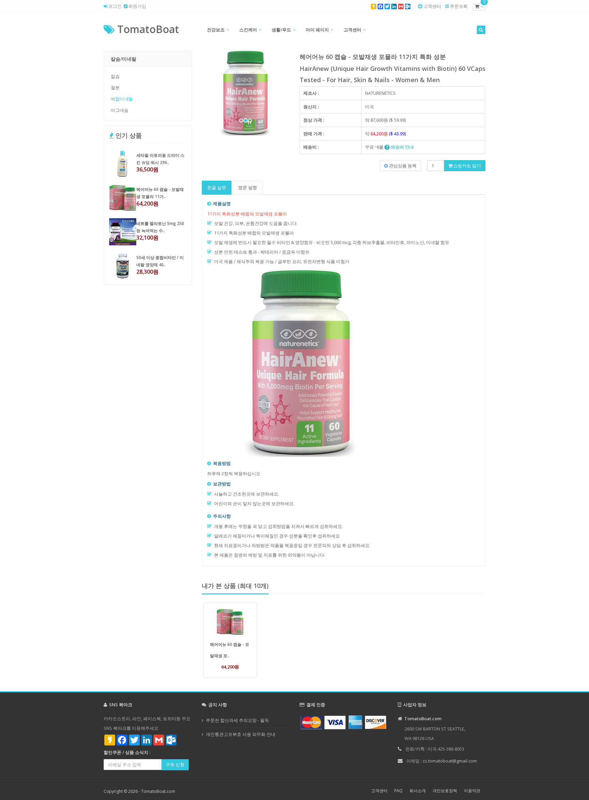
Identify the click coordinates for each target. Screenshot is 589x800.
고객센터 (432, 6)
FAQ (398, 791)
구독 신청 (175, 764)
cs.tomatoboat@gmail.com (450, 761)
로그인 (114, 6)
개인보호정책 (445, 791)
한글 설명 (216, 187)
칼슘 (115, 76)
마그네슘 (120, 110)
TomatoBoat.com (158, 791)
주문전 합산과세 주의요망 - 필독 (237, 720)
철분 (115, 88)
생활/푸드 (281, 30)
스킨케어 (248, 30)
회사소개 (417, 791)
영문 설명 (247, 187)
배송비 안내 (402, 147)
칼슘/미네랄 (123, 59)
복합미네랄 (122, 99)
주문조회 (459, 6)
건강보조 (216, 30)
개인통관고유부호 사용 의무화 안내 (240, 734)
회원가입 (136, 6)
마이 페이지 (317, 30)
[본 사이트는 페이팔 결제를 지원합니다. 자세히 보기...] (344, 722)
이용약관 (472, 791)
